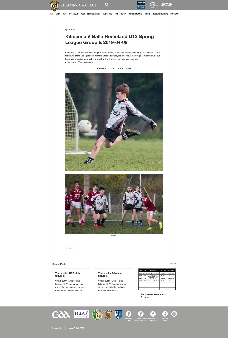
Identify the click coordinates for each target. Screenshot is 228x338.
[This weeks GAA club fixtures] (157, 279)
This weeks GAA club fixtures (153, 296)
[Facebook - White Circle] (128, 314)
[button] (58, 14)
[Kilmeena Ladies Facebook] (141, 314)
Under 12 (69, 248)
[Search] (107, 4)
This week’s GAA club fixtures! (67, 274)
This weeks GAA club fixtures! (110, 274)
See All (173, 263)
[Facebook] (153, 314)
